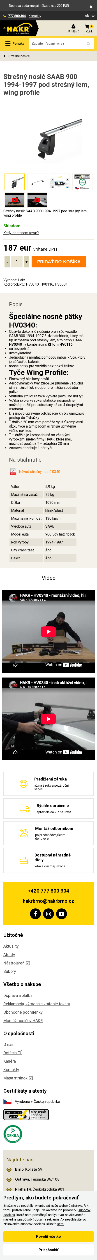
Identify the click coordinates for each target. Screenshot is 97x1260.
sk (87, 16)
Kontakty (35, 16)
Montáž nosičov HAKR (23, 1020)
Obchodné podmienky (23, 1012)
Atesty (9, 954)
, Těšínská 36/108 (37, 1179)
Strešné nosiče (19, 56)
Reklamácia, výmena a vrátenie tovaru (36, 1003)
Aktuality (11, 946)
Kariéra (9, 1061)
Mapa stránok (15, 1078)
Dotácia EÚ (12, 1052)
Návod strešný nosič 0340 (38, 472)
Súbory (9, 971)
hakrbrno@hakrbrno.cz (48, 901)
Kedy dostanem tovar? (21, 233)
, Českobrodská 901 (40, 1189)
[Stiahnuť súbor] (13, 471)
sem (60, 1224)
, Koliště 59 (28, 1169)
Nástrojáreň (14, 963)
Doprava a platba (17, 995)
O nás (8, 1044)
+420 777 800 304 (48, 891)
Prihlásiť (73, 31)
